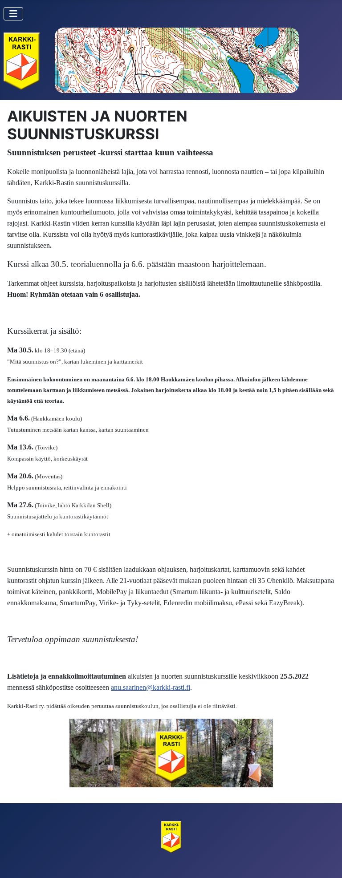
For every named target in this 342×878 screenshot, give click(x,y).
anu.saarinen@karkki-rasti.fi (150, 687)
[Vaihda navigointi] (13, 13)
